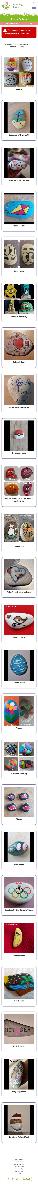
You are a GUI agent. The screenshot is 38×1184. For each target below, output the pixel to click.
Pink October (19, 1046)
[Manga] (19, 802)
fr (34, 3)
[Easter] (19, 72)
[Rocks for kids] (19, 208)
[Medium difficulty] (19, 299)
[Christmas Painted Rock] (19, 1120)
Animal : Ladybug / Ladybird (19, 592)
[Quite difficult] (19, 345)
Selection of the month (19, 135)
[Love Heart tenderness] (19, 163)
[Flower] (19, 711)
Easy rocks (19, 271)
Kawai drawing (19, 956)
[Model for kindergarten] (19, 390)
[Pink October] (19, 1029)
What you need (22, 44)
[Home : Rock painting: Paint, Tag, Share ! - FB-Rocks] (6, 6)
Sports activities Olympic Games (19, 910)
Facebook (8, 1179)
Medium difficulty (19, 317)
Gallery (22, 47)
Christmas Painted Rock (19, 1137)
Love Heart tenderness (19, 181)
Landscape (19, 1001)
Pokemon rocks (19, 453)
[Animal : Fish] (19, 665)
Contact (26, 1179)
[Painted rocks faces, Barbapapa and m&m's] (19, 481)
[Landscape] (19, 983)
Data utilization (19, 1171)
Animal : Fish (19, 683)
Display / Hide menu (34, 7)
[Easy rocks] (19, 254)
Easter (19, 90)
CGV (19, 1173)
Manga (19, 819)
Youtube (17, 1179)
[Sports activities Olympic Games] (19, 892)
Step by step (9, 44)
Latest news (19, 1162)
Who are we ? (19, 1159)
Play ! (31, 23)
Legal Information (19, 1166)
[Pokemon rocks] (19, 435)
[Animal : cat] (19, 529)
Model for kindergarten (19, 408)
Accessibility (19, 1169)
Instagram (13, 1179)
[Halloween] (19, 847)
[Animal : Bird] (19, 620)
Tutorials (13, 47)
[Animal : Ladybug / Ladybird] (19, 574)
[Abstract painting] (19, 756)
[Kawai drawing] (19, 938)
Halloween (19, 865)
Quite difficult (19, 362)
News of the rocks (19, 1164)
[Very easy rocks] (19, 1074)
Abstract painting (19, 774)
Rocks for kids (19, 226)
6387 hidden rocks (12, 23)
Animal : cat (19, 547)
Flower (19, 728)
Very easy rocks (19, 1092)
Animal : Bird (19, 637)
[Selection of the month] (19, 117)
